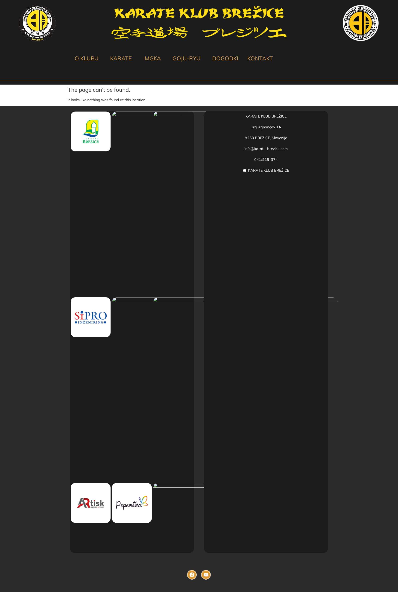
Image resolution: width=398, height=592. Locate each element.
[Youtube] (206, 575)
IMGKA (152, 58)
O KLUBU (87, 58)
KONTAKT (260, 58)
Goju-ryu (187, 58)
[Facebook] (192, 575)
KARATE (121, 58)
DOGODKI (225, 58)
